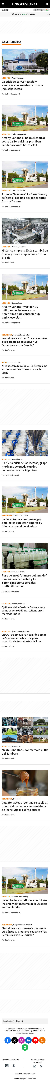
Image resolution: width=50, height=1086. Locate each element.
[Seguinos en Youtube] (35, 1040)
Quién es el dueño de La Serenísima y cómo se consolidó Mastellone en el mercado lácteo (23, 611)
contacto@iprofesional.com (25, 1079)
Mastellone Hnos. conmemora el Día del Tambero (25, 752)
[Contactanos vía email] (6, 1065)
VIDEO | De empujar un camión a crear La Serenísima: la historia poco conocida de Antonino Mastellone (24, 638)
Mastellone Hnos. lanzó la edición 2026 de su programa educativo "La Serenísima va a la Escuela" (24, 342)
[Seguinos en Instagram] (21, 1040)
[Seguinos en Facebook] (7, 1040)
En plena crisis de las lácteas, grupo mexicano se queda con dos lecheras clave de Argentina (24, 466)
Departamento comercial (37, 1061)
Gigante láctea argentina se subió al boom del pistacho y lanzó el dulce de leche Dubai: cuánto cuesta (25, 806)
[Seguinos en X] (14, 1040)
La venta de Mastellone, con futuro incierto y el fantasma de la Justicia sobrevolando (24, 903)
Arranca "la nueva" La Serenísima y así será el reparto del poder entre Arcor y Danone (24, 197)
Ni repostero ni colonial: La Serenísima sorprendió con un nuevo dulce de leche (24, 369)
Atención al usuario (10, 1059)
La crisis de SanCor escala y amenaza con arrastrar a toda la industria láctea (22, 85)
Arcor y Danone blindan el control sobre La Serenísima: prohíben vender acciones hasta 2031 (23, 141)
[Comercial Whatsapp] (41, 1066)
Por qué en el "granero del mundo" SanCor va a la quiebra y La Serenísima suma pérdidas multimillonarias (24, 581)
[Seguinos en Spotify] (25, 1047)
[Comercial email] (34, 1066)
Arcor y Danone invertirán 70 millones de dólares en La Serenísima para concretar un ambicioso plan (21, 312)
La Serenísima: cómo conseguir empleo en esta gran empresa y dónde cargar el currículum (22, 522)
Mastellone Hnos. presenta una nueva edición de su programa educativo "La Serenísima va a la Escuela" (24, 932)
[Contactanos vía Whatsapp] (13, 1065)
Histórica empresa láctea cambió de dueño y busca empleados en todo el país (25, 254)
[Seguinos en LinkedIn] (28, 1040)
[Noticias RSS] (42, 1040)
